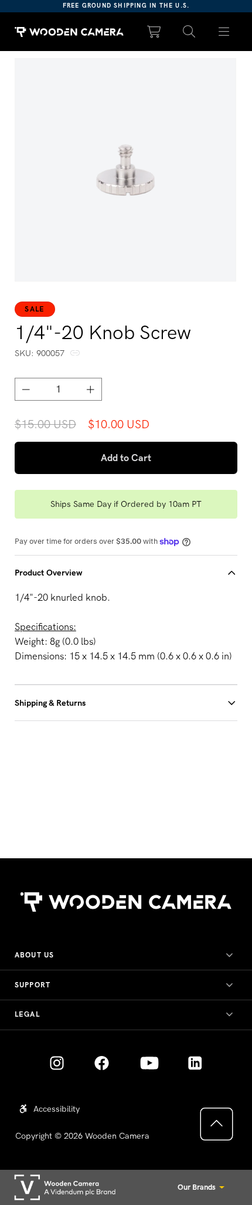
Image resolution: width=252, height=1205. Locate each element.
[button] (189, 31)
